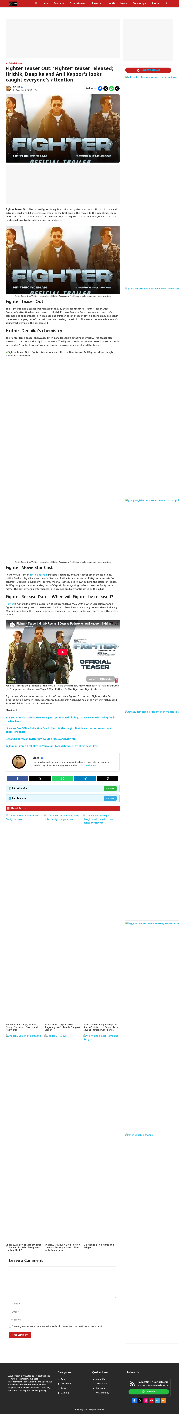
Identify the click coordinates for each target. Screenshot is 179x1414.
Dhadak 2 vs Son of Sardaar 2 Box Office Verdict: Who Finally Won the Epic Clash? (23, 1248)
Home (44, 3)
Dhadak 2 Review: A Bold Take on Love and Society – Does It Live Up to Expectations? (62, 1248)
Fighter (10, 604)
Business (58, 3)
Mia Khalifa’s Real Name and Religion (98, 1246)
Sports (155, 3)
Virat (17, 87)
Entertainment (78, 3)
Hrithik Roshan (38, 575)
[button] (166, 3)
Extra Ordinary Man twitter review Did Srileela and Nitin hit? (41, 739)
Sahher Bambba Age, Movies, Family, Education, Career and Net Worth (22, 1027)
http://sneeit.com (87, 765)
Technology (139, 3)
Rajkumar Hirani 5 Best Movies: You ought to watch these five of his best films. (52, 746)
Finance (96, 3)
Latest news (150, 70)
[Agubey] (13, 3)
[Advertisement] (63, 38)
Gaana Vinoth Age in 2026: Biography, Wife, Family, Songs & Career (62, 1027)
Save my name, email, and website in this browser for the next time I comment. (57, 1326)
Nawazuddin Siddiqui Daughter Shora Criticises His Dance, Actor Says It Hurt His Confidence (101, 1027)
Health (111, 3)
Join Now (110, 788)
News (123, 3)
